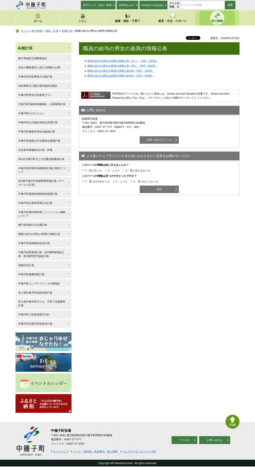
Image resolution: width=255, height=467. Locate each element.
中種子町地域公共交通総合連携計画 (39, 140)
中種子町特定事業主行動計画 (35, 76)
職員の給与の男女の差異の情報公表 (39, 233)
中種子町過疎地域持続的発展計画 (37, 193)
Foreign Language (153, 5)
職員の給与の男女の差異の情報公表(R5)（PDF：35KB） (120, 70)
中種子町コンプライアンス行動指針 (39, 283)
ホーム (38, 21)
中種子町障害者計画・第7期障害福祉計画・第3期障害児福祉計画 (41, 254)
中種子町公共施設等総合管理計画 (37, 122)
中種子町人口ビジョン (31, 113)
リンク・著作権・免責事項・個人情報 (95, 451)
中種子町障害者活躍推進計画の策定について (41, 170)
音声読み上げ (126, 5)
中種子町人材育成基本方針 (34, 314)
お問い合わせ (215, 440)
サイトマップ (61, 451)
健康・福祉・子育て (127, 21)
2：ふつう (114, 170)
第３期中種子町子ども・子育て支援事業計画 (41, 303)
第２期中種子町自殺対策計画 (35, 292)
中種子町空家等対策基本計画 (35, 323)
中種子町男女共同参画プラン (35, 94)
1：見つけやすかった (97, 181)
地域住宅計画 (26, 265)
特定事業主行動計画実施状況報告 (37, 85)
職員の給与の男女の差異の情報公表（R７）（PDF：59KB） (122, 60)
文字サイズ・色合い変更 (97, 5)
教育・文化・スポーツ (172, 21)
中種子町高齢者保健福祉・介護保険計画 (41, 104)
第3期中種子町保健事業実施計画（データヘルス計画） (41, 182)
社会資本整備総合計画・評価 (35, 149)
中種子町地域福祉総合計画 (34, 243)
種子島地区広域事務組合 (32, 58)
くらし (83, 21)
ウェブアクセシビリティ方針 (139, 451)
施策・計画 (51, 30)
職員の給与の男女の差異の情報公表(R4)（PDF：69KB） (120, 75)
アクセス (184, 440)
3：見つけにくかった (146, 181)
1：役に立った (93, 170)
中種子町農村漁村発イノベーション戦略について (41, 213)
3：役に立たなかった (138, 170)
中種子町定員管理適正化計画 (35, 202)
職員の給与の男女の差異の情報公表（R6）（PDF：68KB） (122, 65)
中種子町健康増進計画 (31, 274)
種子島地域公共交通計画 (32, 224)
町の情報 (217, 21)
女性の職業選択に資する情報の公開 (39, 67)
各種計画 (67, 30)
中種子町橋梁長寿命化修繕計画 (36, 131)
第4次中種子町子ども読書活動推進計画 (41, 159)
